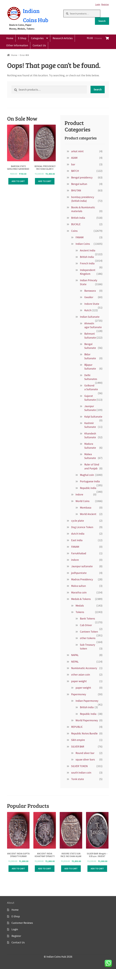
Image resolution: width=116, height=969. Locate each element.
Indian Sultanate (89, 316)
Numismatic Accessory (84, 668)
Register (105, 4)
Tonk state (77, 779)
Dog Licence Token (82, 527)
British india (87, 707)
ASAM (74, 157)
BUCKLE (75, 224)
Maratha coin (79, 592)
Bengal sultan (79, 184)
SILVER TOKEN (79, 766)
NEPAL (75, 661)
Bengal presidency (82, 177)
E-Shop (22, 38)
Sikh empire (78, 740)
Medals (80, 605)
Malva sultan (78, 586)
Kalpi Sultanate (93, 416)
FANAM (79, 237)
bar (73, 164)
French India (87, 263)
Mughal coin (87, 475)
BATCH (75, 171)
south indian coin (81, 772)
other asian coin (80, 674)
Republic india (88, 488)
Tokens (80, 612)
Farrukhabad (78, 553)
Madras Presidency (82, 579)
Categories (37, 38)
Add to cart (18, 181)
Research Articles (63, 38)
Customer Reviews (22, 923)
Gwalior (88, 297)
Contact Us (39, 45)
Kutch (87, 310)
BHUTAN (76, 190)
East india (76, 540)
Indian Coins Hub (35, 15)
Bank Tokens (87, 618)
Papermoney (78, 694)
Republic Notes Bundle (84, 733)
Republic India (88, 714)
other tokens (87, 638)
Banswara (90, 290)
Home (9, 38)
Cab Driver (86, 625)
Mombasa (85, 507)
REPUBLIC (77, 726)
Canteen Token (89, 631)
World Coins (82, 501)
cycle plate (77, 520)
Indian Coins (83, 243)
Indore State (91, 303)
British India (78, 217)
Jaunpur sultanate (82, 566)
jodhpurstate (79, 573)
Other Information (17, 45)
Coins (74, 230)
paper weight (79, 681)
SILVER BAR (77, 746)
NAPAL (75, 655)
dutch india (77, 533)
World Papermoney (87, 720)
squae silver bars (85, 759)
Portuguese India (90, 481)
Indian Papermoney (87, 700)
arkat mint (77, 151)
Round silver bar (85, 753)
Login (97, 4)
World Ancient (88, 514)
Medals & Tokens (81, 599)
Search (102, 21)
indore (79, 494)
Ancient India (87, 250)
